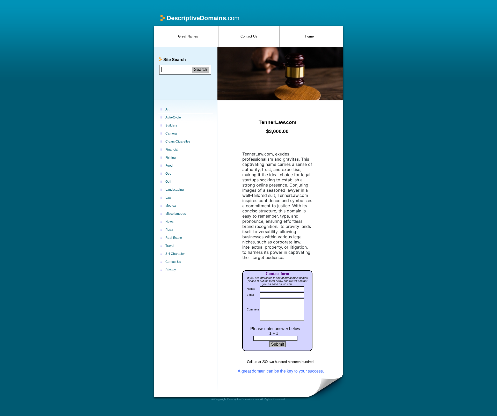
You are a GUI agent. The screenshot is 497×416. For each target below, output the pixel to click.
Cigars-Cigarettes (177, 141)
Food (169, 165)
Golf (168, 181)
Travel (169, 246)
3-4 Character (175, 254)
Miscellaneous (175, 214)
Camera (171, 133)
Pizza (169, 230)
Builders (171, 125)
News (169, 222)
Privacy (170, 270)
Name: (251, 288)
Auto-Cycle (173, 117)
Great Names (188, 36)
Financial (171, 149)
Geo (168, 173)
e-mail (250, 294)
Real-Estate (173, 238)
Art (167, 109)
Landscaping (174, 189)
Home (309, 36)
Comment (253, 309)
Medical (171, 205)
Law (168, 197)
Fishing (170, 157)
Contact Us (248, 36)
